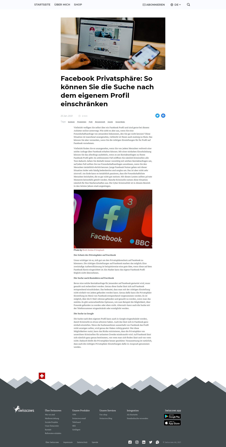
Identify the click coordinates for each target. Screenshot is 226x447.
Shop (78, 4)
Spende (95, 442)
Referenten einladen (53, 433)
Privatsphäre (81, 122)
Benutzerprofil (100, 122)
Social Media (120, 122)
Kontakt (48, 430)
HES (74, 426)
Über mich (62, 4)
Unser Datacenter (52, 426)
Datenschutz (82, 442)
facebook (71, 122)
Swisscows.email (79, 418)
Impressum (68, 442)
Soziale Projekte (51, 422)
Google (110, 122)
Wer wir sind (50, 415)
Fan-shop (103, 415)
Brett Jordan (88, 250)
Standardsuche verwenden (137, 418)
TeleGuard (76, 422)
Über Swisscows (52, 442)
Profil (90, 122)
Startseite (42, 4)
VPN (74, 415)
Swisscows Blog (106, 418)
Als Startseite (132, 415)
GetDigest (76, 430)
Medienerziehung (52, 418)
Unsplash (99, 250)
